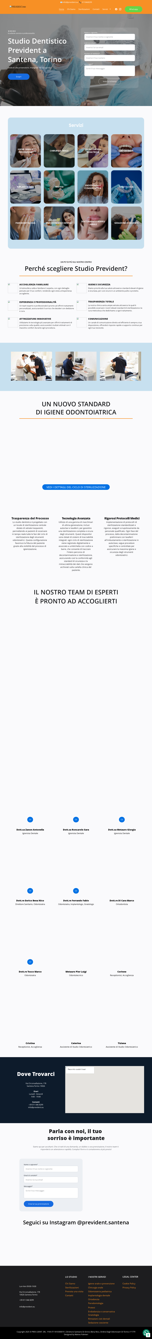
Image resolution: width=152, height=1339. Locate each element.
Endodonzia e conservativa (101, 1311)
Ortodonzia (93, 1299)
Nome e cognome (90, 32)
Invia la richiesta (109, 81)
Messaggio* (88, 64)
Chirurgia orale (95, 1287)
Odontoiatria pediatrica (100, 1291)
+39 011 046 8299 (36, 1104)
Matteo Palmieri (81, 1334)
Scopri (18, 76)
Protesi (91, 1307)
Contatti (96, 9)
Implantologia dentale (99, 1295)
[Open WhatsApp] (146, 1332)
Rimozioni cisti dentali (99, 1318)
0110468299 (87, 2)
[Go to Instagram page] (120, 9)
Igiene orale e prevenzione (101, 1283)
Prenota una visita (74, 1291)
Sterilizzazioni (84, 9)
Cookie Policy (129, 1283)
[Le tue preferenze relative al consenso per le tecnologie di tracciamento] (148, 1335)
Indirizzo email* (90, 43)
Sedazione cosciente (98, 1322)
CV (30, 819)
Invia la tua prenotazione (38, 1204)
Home (61, 9)
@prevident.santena (103, 1222)
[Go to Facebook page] (117, 9)
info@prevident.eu (70, 2)
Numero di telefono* (92, 54)
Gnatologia (93, 1314)
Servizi (105, 9)
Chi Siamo (71, 9)
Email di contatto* (30, 1175)
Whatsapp (133, 9)
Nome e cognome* (31, 1164)
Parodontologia (95, 1303)
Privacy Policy (129, 1287)
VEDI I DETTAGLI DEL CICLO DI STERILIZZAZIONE (76, 487)
